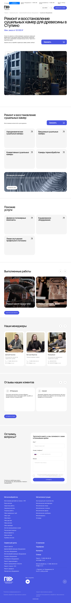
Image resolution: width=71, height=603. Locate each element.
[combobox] (35, 454)
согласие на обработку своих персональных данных (48, 474)
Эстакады (38, 518)
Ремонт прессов (8, 546)
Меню (45, 7)
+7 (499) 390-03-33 (12, 361)
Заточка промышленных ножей (12, 528)
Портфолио (40, 547)
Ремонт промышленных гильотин (13, 563)
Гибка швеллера (8, 525)
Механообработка (9, 532)
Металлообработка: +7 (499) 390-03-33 (47, 3)
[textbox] (34, 454)
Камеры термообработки (49, 152)
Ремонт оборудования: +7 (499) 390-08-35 (29, 3)
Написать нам (12, 187)
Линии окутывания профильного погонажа (16, 240)
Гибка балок (7, 518)
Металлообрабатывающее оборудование (15, 554)
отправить (49, 479)
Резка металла (8, 503)
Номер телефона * (38, 450)
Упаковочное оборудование (11, 571)
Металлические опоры (42, 505)
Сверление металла (9, 508)
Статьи (38, 554)
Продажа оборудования (14, 3)
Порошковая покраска (10, 530)
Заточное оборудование (10, 551)
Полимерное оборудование (11, 559)
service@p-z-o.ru (40, 560)
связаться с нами (60, 7)
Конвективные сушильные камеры (17, 153)
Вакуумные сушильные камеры (48, 133)
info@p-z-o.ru (10, 363)
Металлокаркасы (40, 515)
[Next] (65, 271)
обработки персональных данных (55, 476)
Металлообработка (11, 497)
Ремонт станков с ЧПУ (10, 566)
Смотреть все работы (12, 312)
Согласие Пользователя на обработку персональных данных (50, 595)
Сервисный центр (10, 543)
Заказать (47, 42)
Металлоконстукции (43, 497)
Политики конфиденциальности (52, 475)
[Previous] (60, 271)
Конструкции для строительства (45, 501)
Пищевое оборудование (10, 556)
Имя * (34, 442)
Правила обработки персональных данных (15, 594)
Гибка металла (8, 523)
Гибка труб (7, 515)
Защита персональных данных (44, 592)
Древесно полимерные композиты (16, 219)
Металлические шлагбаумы (43, 513)
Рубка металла (8, 535)
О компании (40, 543)
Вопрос (35, 458)
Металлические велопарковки (44, 503)
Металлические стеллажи (43, 508)
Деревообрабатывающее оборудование (14, 549)
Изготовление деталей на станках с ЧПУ (15, 501)
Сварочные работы (9, 505)
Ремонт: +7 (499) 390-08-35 (43, 558)
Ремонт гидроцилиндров (10, 561)
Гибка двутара (8, 520)
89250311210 (53, 361)
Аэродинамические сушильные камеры (14, 133)
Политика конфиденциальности (12, 592)
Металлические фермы (42, 510)
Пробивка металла (9, 537)
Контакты (39, 551)
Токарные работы (9, 510)
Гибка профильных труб (10, 513)
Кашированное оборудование (44, 219)
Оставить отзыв (10, 416)
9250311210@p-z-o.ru (55, 363)
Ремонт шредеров (9, 568)
